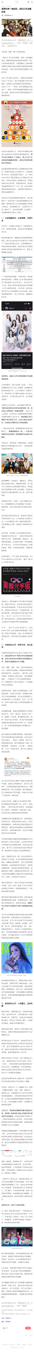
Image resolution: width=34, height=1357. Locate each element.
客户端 (30, 1344)
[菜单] (2, 2)
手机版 (18, 1344)
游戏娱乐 (8, 1321)
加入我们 (12, 1344)
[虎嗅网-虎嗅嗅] (28, 2)
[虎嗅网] (17, 2)
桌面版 (24, 1344)
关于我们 (5, 1344)
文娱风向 (7, 1318)
